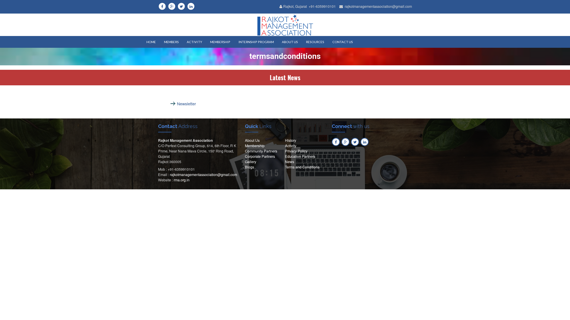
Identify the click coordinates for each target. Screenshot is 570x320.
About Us (252, 140)
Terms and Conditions (302, 167)
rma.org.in (181, 179)
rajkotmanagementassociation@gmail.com (378, 6)
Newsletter (186, 103)
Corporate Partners (260, 156)
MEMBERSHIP (220, 42)
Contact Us (342, 42)
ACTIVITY (194, 42)
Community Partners (261, 151)
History (290, 140)
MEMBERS (171, 42)
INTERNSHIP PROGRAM (256, 42)
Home (151, 42)
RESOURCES (315, 42)
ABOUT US (290, 42)
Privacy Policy (296, 151)
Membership (255, 145)
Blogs (249, 167)
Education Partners (300, 156)
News (289, 161)
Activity (290, 145)
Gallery (250, 161)
